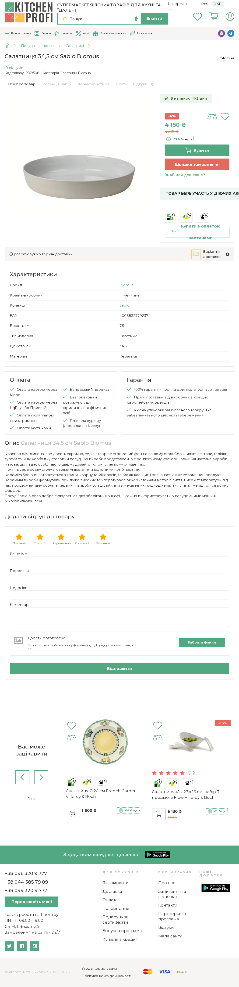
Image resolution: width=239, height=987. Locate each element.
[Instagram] (34, 946)
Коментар (19, 604)
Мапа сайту (170, 936)
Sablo (125, 305)
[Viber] (221, 33)
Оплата (110, 899)
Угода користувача (99, 968)
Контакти (167, 905)
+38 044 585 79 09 (26, 882)
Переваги (19, 570)
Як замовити (115, 882)
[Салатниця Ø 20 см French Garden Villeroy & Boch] (105, 743)
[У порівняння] (212, 117)
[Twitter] (9, 946)
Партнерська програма (172, 916)
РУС (204, 4)
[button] (22, 778)
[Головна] (11, 46)
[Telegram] (230, 33)
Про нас (166, 882)
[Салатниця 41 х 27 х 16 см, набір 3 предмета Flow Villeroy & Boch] (191, 743)
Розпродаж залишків (113, 33)
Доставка (112, 891)
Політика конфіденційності (106, 976)
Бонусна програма (122, 930)
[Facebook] (22, 946)
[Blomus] (227, 59)
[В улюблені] (224, 117)
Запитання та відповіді (172, 894)
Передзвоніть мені (31, 901)
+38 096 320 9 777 (26, 873)
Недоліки (18, 588)
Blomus (126, 285)
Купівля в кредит (120, 939)
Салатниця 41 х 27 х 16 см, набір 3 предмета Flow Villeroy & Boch (185, 794)
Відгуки (166, 927)
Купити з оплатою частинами (200, 232)
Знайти (154, 18)
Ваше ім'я (18, 554)
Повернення (115, 908)
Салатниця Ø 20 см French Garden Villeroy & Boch (101, 793)
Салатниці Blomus (75, 73)
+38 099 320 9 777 (26, 890)
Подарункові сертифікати (115, 920)
